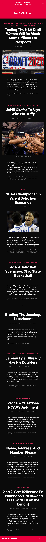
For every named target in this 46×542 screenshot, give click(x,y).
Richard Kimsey (14, 411)
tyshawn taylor (33, 252)
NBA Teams (40, 23)
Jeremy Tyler (28, 385)
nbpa (24, 93)
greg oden (32, 298)
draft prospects (26, 298)
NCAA (26, 93)
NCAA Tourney (11, 179)
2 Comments (33, 206)
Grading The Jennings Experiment (23, 316)
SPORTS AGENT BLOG (23, 3)
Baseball (10, 477)
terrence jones (19, 252)
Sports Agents (15, 25)
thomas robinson (25, 252)
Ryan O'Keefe (14, 323)
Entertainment (31, 397)
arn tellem (16, 249)
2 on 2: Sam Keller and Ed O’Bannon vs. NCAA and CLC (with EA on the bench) (23, 498)
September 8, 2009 (25, 411)
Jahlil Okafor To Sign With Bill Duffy (23, 112)
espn (12, 178)
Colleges (23, 397)
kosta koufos (14, 299)
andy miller (10, 298)
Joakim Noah (16, 178)
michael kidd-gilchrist (28, 251)
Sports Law (32, 25)
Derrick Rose (11, 432)
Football (14, 529)
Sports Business (24, 25)
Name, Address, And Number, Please (23, 450)
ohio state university (33, 299)
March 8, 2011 (25, 279)
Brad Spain (20, 46)
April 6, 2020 (28, 46)
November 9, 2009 (25, 366)
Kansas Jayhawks (11, 251)
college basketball (12, 93)
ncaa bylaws (32, 529)
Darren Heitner (35, 176)
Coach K (23, 176)
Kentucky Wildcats (20, 251)
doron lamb (30, 249)
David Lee (20, 298)
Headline (26, 105)
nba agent (23, 178)
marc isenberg (20, 477)
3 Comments (34, 323)
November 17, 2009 (24, 323)
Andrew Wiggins (14, 176)
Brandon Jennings (12, 343)
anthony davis (11, 249)
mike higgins (35, 251)
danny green (28, 176)
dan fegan (25, 249)
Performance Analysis (33, 310)
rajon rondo (17, 179)
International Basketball (19, 353)
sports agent (22, 179)
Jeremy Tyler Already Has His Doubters (23, 360)
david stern (23, 385)
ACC (9, 176)
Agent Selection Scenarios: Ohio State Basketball (23, 271)
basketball (10, 385)
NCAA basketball (31, 93)
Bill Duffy (20, 176)
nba (17, 93)
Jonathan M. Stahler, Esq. (20, 118)
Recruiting (18, 398)
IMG (17, 529)
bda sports (15, 298)
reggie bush (30, 432)
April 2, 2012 (24, 206)
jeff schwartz (35, 249)
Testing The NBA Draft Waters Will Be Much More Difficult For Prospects (23, 35)
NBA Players (33, 23)
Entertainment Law (24, 23)
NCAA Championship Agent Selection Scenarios (23, 198)
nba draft (20, 93)
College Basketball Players (10, 23)
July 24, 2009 (25, 508)
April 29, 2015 (31, 118)
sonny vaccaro (24, 386)
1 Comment (33, 279)
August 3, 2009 (29, 456)
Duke (9, 178)
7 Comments (34, 366)
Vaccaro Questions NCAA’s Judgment (23, 405)
